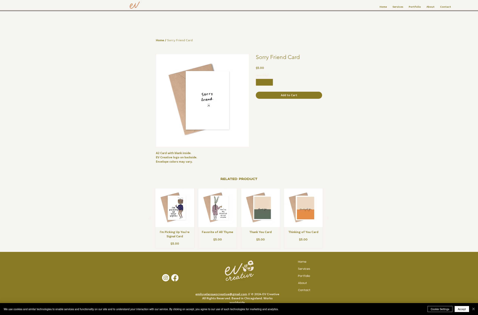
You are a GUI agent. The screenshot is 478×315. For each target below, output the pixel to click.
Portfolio (304, 276)
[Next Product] (328, 218)
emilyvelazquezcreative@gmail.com (221, 294)
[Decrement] (258, 82)
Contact (304, 290)
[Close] (473, 309)
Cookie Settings (440, 309)
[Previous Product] (150, 218)
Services (304, 269)
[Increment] (270, 82)
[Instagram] (165, 277)
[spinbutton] (264, 82)
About (302, 283)
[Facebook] (175, 277)
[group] (239, 218)
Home (160, 40)
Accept (462, 309)
